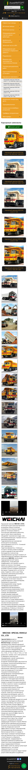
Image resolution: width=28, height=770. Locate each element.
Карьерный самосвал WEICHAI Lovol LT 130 (11, 91)
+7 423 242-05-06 (14, 767)
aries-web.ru (16, 763)
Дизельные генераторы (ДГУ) (10, 100)
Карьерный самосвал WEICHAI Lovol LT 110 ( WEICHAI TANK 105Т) (13, 80)
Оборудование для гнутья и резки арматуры (9, 35)
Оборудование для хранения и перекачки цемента (10, 50)
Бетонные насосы (8, 30)
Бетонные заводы (8, 26)
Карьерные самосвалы (10, 77)
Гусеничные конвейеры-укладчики (11, 109)
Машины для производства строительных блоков (10, 61)
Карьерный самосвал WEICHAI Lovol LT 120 (11, 88)
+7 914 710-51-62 (11, 13)
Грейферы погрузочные (10, 113)
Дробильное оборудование (7, 41)
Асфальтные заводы (9, 23)
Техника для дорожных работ (10, 67)
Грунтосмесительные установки (10, 72)
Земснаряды (7, 117)
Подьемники (7, 56)
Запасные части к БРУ (10, 45)
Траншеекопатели (9, 104)
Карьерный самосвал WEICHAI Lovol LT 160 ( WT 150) (11, 95)
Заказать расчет (14, 127)
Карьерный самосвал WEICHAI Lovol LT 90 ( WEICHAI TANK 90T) (12, 84)
